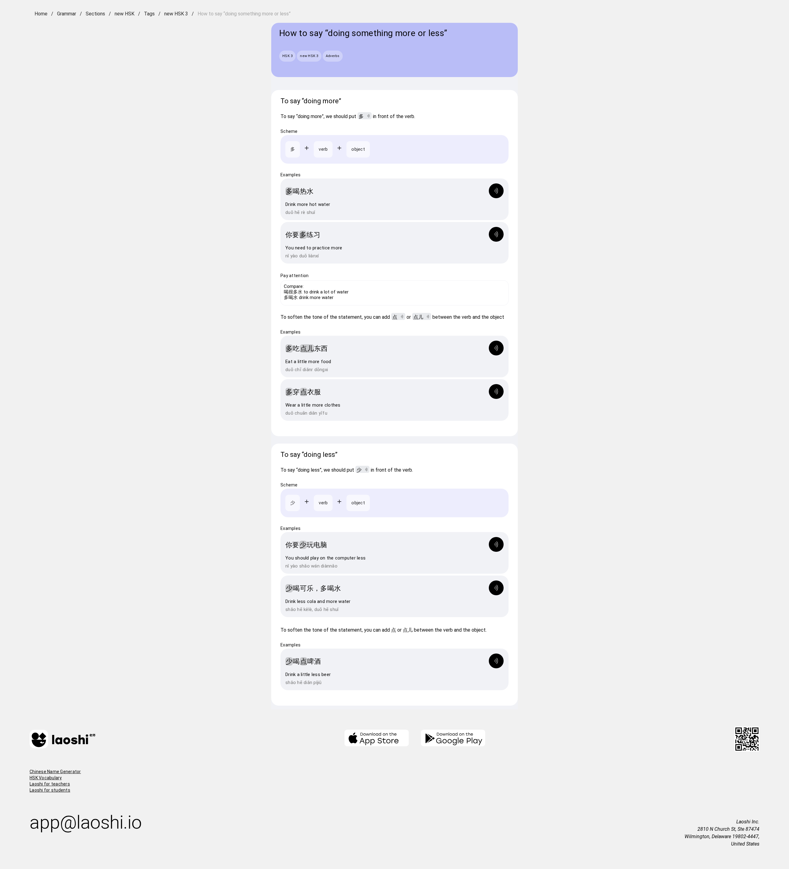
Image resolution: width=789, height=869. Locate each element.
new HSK (124, 14)
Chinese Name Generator (55, 771)
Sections (95, 14)
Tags (149, 14)
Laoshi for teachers (50, 783)
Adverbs (333, 56)
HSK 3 (287, 56)
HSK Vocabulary (46, 777)
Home (41, 14)
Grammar (66, 14)
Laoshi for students (50, 790)
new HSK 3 (176, 14)
